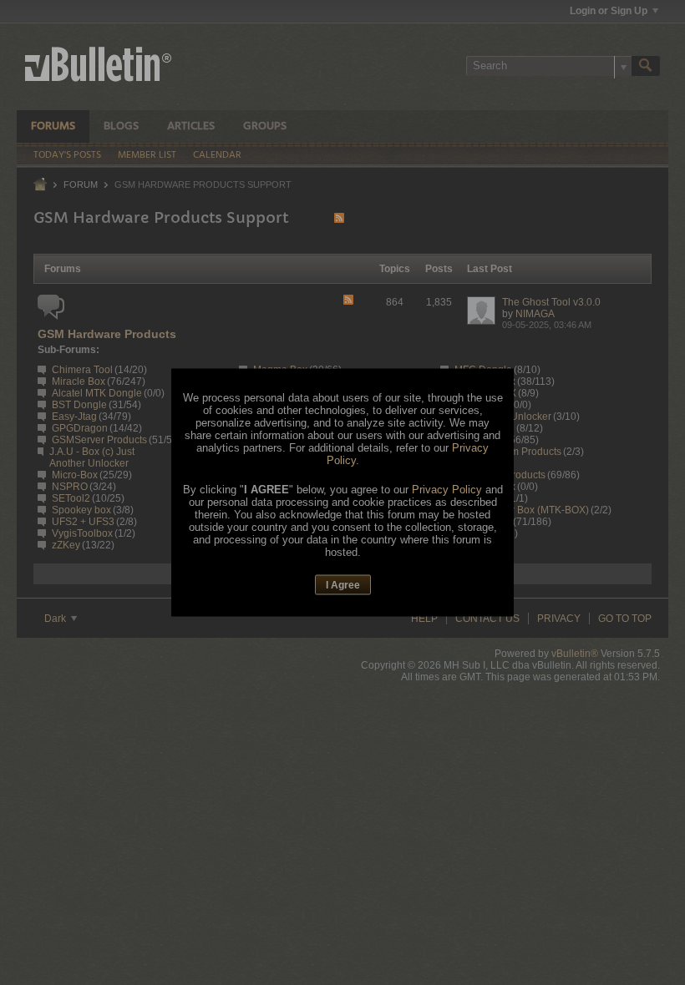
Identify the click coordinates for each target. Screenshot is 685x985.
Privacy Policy (447, 488)
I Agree (343, 584)
